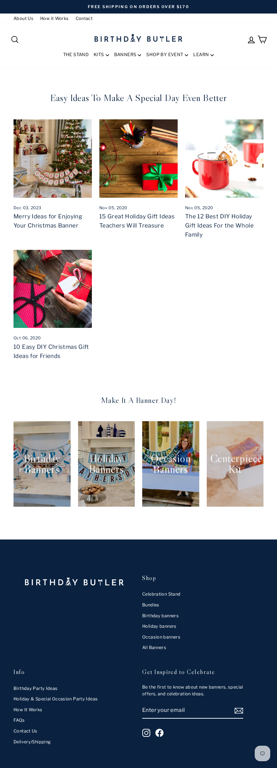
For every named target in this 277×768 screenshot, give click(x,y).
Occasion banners (161, 637)
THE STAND (76, 54)
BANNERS (125, 54)
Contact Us (25, 731)
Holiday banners (159, 626)
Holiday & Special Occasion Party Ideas (56, 698)
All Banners (154, 647)
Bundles (150, 604)
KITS (99, 54)
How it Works (54, 18)
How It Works (28, 709)
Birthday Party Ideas (36, 688)
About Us (23, 18)
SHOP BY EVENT (164, 54)
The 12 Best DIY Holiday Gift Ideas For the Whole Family (219, 225)
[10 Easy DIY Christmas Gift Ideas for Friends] (53, 289)
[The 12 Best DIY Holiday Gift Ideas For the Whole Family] (224, 158)
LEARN (201, 54)
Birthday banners (160, 615)
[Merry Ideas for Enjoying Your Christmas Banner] (53, 158)
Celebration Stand (161, 594)
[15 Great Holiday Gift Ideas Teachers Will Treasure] (138, 158)
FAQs (19, 720)
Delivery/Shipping (32, 741)
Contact (84, 18)
